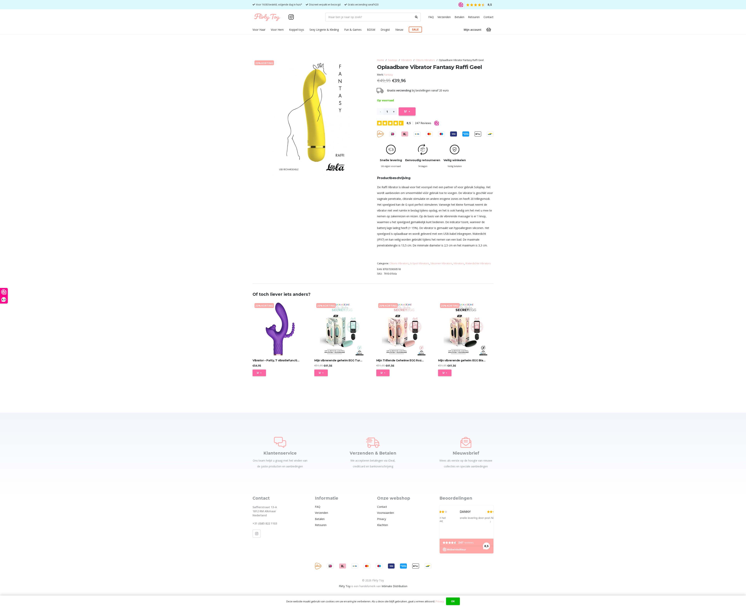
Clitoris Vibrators (425, 60)
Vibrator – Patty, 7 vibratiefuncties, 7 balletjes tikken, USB (293, 360)
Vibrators (406, 60)
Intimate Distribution (394, 586)
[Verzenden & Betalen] (373, 442)
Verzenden (444, 17)
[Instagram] (291, 17)
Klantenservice (280, 453)
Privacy (381, 519)
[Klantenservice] (280, 442)
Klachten (382, 525)
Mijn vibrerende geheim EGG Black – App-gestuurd (473, 360)
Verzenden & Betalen (373, 453)
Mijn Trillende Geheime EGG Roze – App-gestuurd (411, 360)
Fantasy (388, 74)
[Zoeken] (416, 17)
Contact (488, 17)
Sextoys (392, 60)
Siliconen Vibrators (441, 263)
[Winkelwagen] (488, 29)
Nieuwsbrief (466, 453)
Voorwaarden (385, 513)
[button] (268, 29)
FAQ (431, 17)
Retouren (474, 17)
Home (380, 60)
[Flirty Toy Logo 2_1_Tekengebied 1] (267, 17)
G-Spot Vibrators (419, 263)
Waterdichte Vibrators (478, 263)
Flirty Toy (344, 586)
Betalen (459, 17)
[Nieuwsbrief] (465, 442)
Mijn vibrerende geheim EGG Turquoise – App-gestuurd (353, 360)
